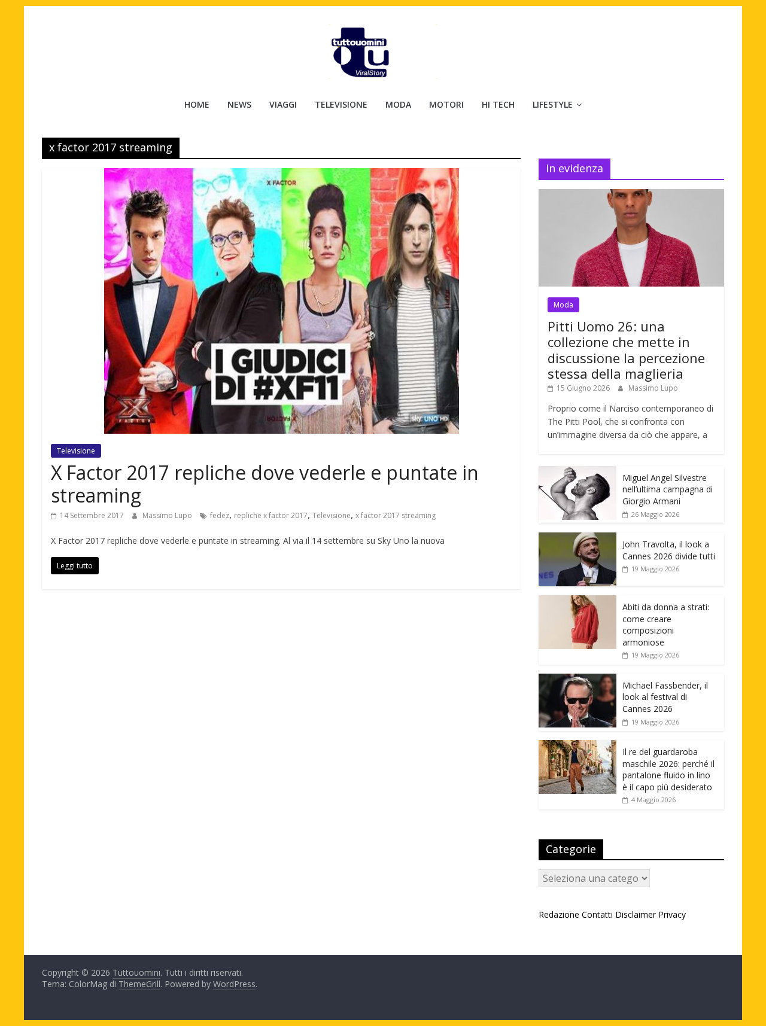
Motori (446, 104)
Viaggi (283, 104)
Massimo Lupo (168, 515)
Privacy (672, 914)
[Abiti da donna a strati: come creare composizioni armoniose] (577, 601)
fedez (219, 515)
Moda (398, 104)
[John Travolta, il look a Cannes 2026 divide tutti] (577, 538)
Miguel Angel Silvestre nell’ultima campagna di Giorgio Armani (667, 489)
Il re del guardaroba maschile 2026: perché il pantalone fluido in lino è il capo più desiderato (668, 769)
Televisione (341, 104)
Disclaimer (635, 914)
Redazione (559, 914)
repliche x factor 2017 (271, 515)
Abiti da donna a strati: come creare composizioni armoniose (665, 624)
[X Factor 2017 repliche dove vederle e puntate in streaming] (281, 175)
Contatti (597, 914)
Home (196, 104)
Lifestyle (553, 104)
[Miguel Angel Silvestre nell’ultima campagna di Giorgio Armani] (577, 472)
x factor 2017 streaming (395, 515)
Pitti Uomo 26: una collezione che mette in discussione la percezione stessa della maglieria (626, 349)
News (239, 104)
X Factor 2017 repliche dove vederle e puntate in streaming (265, 483)
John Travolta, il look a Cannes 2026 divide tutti (668, 550)
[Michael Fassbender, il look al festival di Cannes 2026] (577, 680)
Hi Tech (498, 104)
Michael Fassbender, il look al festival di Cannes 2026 (665, 697)
